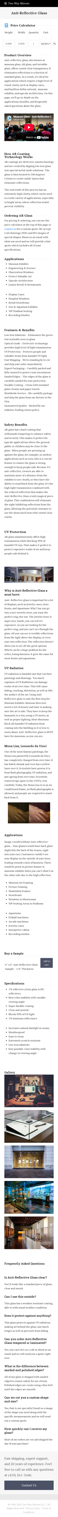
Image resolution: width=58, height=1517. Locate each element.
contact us (10, 229)
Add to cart (46, 963)
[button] (16, 3)
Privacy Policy (32, 1508)
